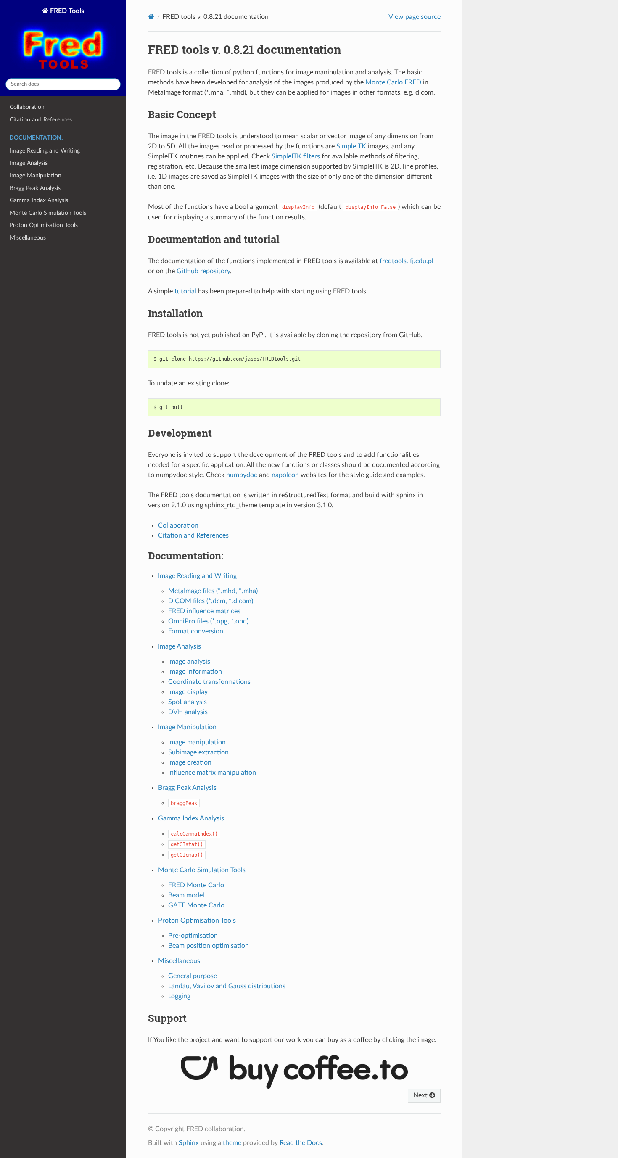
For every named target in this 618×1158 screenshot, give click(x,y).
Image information (195, 671)
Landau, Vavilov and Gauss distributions (226, 986)
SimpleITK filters (296, 156)
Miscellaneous (28, 238)
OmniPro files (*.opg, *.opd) (208, 621)
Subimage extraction (198, 752)
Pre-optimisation (193, 935)
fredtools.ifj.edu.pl (406, 261)
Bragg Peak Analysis (35, 188)
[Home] (151, 16)
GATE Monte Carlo (196, 905)
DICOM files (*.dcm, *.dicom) (210, 601)
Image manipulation (197, 742)
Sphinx (189, 1143)
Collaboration (27, 107)
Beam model (186, 895)
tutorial (185, 291)
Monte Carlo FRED (393, 82)
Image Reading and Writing (45, 151)
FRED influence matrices (204, 611)
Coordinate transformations (209, 681)
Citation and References (41, 119)
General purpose (192, 976)
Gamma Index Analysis (39, 200)
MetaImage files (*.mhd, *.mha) (213, 591)
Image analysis (189, 661)
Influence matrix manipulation (212, 772)
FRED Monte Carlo (196, 885)
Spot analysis (187, 702)
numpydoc (241, 475)
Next (421, 1095)
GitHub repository (203, 271)
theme (232, 1143)
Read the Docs (301, 1143)
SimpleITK (351, 146)
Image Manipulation (35, 175)
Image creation (189, 762)
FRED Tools (66, 11)
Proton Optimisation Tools (44, 225)
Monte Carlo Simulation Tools (48, 213)
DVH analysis (188, 712)
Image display (188, 691)
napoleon (285, 475)
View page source (414, 16)
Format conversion (195, 631)
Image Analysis (29, 163)
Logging (179, 996)
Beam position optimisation (208, 945)
